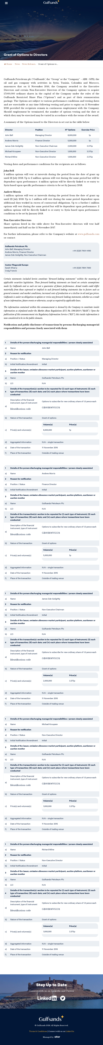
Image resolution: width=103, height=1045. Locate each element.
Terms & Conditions (38, 1031)
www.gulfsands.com (88, 234)
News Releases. (29, 64)
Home (9, 64)
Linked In (70, 1031)
